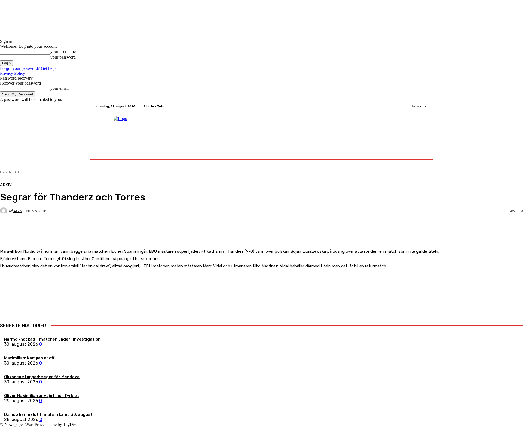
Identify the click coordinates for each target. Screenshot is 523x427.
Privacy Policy (12, 73)
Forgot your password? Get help (28, 68)
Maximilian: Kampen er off (29, 358)
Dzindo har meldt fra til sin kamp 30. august (48, 414)
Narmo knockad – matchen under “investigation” (53, 339)
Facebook (419, 106)
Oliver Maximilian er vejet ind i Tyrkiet (41, 395)
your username (63, 51)
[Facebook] (408, 106)
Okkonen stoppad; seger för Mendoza (42, 376)
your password (63, 57)
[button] (420, 152)
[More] (128, 230)
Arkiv (18, 172)
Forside (6, 172)
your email (59, 88)
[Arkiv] (4, 210)
